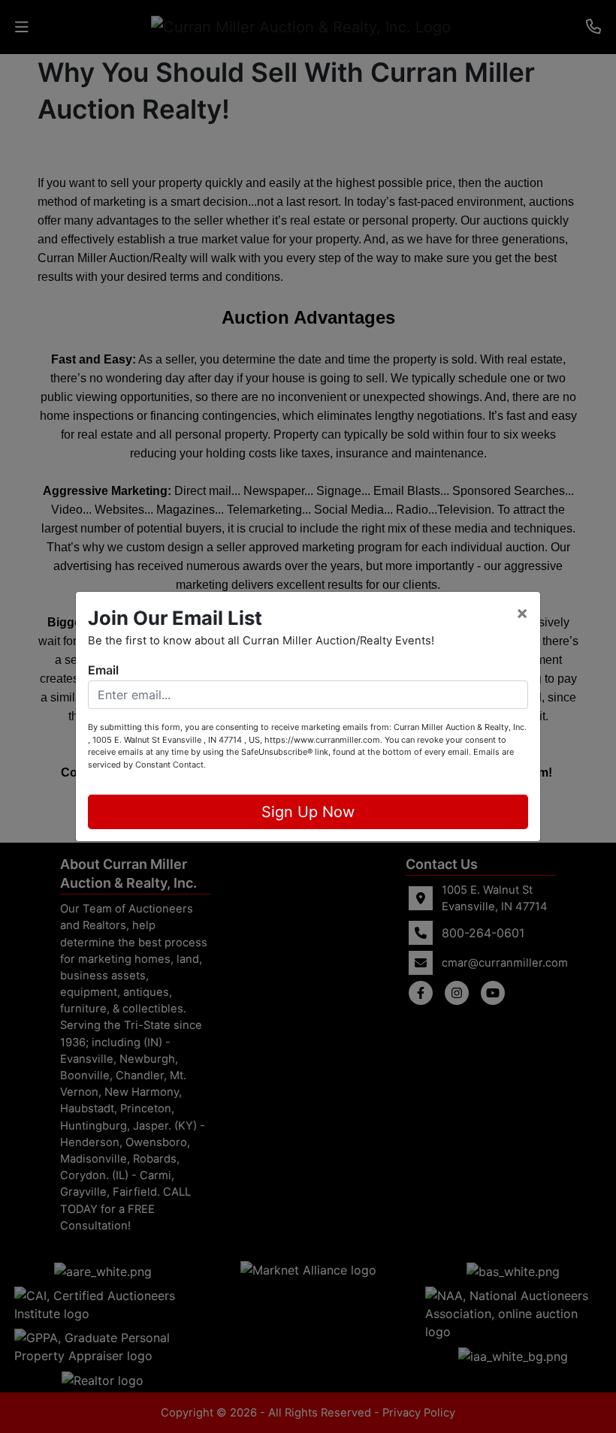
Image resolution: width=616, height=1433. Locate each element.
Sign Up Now (308, 812)
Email (103, 669)
